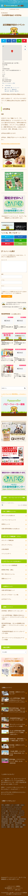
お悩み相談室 (5, 549)
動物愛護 (11, 819)
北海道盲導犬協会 (22, 819)
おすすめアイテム (6, 599)
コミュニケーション (18, 807)
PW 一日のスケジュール (8, 574)
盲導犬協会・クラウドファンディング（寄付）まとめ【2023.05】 (17, 761)
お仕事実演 (8, 87)
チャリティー (18, 809)
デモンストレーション (13, 811)
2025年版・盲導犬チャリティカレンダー (12, 610)
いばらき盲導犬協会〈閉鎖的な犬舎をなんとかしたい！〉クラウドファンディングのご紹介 (13, 617)
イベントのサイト (8, 83)
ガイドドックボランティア (7, 807)
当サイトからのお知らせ (8, 515)
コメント (4, 259)
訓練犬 (21, 826)
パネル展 (3, 813)
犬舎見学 (7, 91)
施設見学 (15, 89)
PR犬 (3, 805)
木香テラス (11, 823)
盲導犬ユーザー (18, 825)
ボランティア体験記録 (8, 540)
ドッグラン (21, 811)
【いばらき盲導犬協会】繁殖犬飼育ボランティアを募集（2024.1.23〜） (17, 732)
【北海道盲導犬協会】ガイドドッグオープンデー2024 (13, 632)
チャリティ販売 (5, 811)
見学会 (17, 91)
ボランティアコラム (7, 544)
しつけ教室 (17, 805)
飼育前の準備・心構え (8, 569)
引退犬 (10, 821)
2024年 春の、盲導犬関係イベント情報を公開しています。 (17, 739)
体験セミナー (8, 816)
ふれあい (22, 805)
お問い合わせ (17, 889)
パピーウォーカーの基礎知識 (9, 565)
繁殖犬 (24, 825)
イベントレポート (6, 553)
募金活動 (16, 819)
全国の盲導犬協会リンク (8, 590)
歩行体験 (3, 825)
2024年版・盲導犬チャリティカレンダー (17, 746)
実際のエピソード (6, 578)
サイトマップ (10, 889)
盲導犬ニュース (6, 524)
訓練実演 (17, 826)
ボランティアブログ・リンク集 (10, 594)
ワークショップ (21, 815)
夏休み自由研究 (5, 821)
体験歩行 (14, 816)
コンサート (4, 809)
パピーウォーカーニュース (9, 520)
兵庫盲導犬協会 (5, 819)
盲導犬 (12, 91)
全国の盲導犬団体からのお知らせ (10, 528)
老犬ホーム (4, 826)
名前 (2, 274)
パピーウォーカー (15, 87)
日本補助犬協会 (5, 823)
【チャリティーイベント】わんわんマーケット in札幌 (13, 638)
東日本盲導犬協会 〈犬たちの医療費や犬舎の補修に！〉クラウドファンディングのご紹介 (13, 625)
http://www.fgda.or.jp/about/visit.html (10, 143)
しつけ (12, 805)
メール (2, 280)
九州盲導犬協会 (8, 85)
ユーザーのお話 (13, 815)
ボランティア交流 (5, 815)
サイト (2, 285)
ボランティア (8, 89)
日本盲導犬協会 (21, 821)
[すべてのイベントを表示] (25, 46)
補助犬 (8, 826)
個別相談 (19, 816)
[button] (25, 49)
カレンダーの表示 (22, 505)
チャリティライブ (10, 809)
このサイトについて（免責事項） (14, 886)
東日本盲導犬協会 (18, 823)
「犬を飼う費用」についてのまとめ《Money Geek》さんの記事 (17, 753)
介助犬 (3, 816)
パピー (7, 813)
